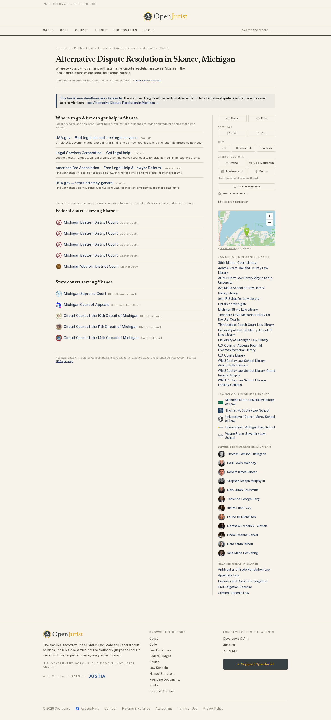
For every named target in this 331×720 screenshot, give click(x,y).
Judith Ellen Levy (239, 508)
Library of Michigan (232, 304)
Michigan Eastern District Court (91, 222)
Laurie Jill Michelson (241, 517)
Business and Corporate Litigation (242, 581)
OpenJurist (63, 48)
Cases (48, 30)
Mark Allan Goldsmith (242, 490)
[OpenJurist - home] (165, 16)
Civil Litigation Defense (235, 587)
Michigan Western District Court (91, 266)
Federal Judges (160, 656)
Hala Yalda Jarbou (240, 544)
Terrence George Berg (243, 499)
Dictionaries (125, 30)
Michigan (148, 48)
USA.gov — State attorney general (85, 183)
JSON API (230, 651)
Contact (110, 708)
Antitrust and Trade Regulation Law (244, 569)
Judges (101, 30)
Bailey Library (228, 293)
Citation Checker (161, 691)
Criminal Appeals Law (233, 593)
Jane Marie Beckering (242, 553)
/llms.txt (229, 645)
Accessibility (87, 708)
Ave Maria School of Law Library (241, 288)
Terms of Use (187, 708)
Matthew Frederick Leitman (247, 526)
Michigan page (64, 361)
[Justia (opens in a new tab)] (97, 676)
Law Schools (158, 668)
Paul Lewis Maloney (241, 463)
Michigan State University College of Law (250, 402)
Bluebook (266, 148)
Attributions (163, 708)
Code (64, 30)
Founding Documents (164, 679)
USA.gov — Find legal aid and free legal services (97, 138)
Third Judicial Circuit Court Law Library (246, 325)
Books (149, 30)
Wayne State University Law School (245, 436)
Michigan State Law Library (238, 309)
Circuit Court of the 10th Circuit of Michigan (101, 316)
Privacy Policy (213, 708)
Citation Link (244, 148)
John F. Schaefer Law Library (238, 299)
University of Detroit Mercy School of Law (250, 419)
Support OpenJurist (255, 664)
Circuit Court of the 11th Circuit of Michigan (100, 327)
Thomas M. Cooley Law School (247, 410)
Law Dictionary (160, 650)
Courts (82, 30)
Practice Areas (83, 48)
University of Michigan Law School (250, 427)
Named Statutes (161, 673)
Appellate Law (228, 575)
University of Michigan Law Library (243, 340)
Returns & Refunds (136, 708)
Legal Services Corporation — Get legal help (93, 153)
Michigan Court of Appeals (86, 305)
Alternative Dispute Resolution (118, 48)
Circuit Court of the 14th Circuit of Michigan (101, 338)
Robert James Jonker (242, 472)
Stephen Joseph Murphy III (246, 481)
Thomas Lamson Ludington (246, 454)
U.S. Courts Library (231, 355)
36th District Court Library (237, 263)
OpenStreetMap (228, 248)
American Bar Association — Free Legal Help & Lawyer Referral (109, 168)
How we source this (148, 80)
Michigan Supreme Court (85, 294)
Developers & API (236, 638)
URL (224, 148)
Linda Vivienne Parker (242, 535)
